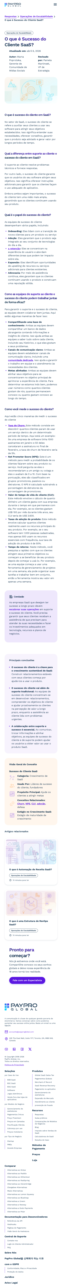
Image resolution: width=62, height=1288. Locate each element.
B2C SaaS (11, 1083)
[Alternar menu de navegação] (55, 4)
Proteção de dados (15, 1272)
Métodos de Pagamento (39, 1147)
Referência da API (14, 1221)
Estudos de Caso (42, 1140)
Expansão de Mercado (44, 1098)
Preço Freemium (14, 1118)
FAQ (9, 1248)
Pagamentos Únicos (15, 1115)
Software (11, 1090)
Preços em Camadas (16, 1121)
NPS (28, 803)
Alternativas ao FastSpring (18, 1180)
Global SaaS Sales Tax (44, 1075)
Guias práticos (41, 1118)
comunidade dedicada (20, 360)
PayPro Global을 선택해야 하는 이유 (24, 1258)
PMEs (9, 1145)
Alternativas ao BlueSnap (18, 1198)
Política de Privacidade (14, 1065)
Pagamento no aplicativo (45, 1089)
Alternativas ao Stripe (16, 1170)
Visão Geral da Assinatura (18, 1231)
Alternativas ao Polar (16, 1212)
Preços (36, 1154)
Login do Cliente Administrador (20, 1244)
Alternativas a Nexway (16, 1205)
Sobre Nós (10, 1252)
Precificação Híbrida (16, 1125)
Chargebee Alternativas (17, 1187)
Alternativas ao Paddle (17, 1173)
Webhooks (11, 1224)
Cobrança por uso (14, 1128)
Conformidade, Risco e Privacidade (22, 1268)
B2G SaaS (11, 1087)
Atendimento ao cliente (45, 1102)
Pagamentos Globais (43, 1079)
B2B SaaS (11, 1080)
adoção (41, 803)
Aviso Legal (11, 1282)
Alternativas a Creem (16, 1201)
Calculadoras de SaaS (44, 1136)
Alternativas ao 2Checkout (18, 1177)
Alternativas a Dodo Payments (20, 1208)
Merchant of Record (43, 1082)
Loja (34, 1160)
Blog (36, 1127)
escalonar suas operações (24, 609)
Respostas (11, 16)
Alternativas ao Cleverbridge (19, 1184)
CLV (33, 803)
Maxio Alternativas (15, 1191)
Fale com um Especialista (27, 980)
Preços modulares (14, 1132)
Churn (20, 803)
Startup (10, 1141)
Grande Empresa (14, 1148)
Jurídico (9, 1277)
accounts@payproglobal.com (21, 1032)
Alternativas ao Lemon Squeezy (20, 1194)
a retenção (14, 248)
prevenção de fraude (44, 1105)
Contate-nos (12, 1241)
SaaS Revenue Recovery (45, 1086)
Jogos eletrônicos (14, 1094)
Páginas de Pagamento (16, 1228)
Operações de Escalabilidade (36, 16)
